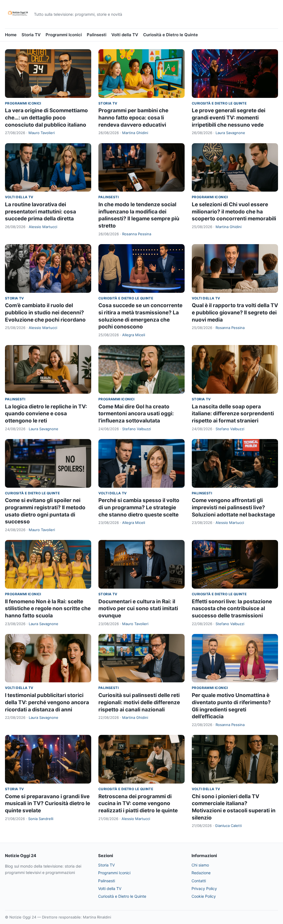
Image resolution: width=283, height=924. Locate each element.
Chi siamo (200, 865)
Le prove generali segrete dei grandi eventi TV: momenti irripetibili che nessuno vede (228, 117)
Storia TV (31, 34)
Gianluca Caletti (228, 825)
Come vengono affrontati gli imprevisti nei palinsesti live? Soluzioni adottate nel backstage (233, 507)
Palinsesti (96, 34)
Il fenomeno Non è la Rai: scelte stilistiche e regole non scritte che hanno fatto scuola (48, 608)
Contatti (199, 880)
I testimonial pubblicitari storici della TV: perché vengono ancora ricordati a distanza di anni (47, 702)
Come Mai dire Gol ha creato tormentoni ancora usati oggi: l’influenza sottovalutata (136, 413)
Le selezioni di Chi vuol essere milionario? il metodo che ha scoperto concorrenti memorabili (234, 211)
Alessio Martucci (43, 227)
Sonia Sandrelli (40, 818)
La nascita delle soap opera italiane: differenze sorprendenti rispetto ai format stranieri (233, 413)
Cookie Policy (204, 896)
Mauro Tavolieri (41, 132)
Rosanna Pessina (136, 234)
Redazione (201, 872)
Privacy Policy (204, 888)
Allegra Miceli (133, 335)
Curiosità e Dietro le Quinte (170, 34)
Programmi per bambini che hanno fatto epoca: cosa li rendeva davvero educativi (133, 117)
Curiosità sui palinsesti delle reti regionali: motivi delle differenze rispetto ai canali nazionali (139, 702)
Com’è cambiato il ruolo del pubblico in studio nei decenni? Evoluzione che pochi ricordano (45, 312)
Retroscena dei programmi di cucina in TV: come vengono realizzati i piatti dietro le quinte (138, 803)
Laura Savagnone (230, 132)
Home (11, 34)
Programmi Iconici (64, 34)
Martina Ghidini (135, 132)
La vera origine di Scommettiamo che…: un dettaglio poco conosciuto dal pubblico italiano (46, 117)
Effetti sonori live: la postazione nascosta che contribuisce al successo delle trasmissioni (232, 608)
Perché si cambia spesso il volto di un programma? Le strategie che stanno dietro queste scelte (138, 507)
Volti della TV (124, 34)
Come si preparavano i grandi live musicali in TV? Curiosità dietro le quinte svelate (47, 803)
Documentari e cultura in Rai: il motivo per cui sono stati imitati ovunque (138, 608)
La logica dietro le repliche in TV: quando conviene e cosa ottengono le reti (46, 413)
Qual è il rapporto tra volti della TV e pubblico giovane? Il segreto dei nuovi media (235, 312)
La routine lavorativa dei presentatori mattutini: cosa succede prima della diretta (40, 211)
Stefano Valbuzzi (136, 429)
